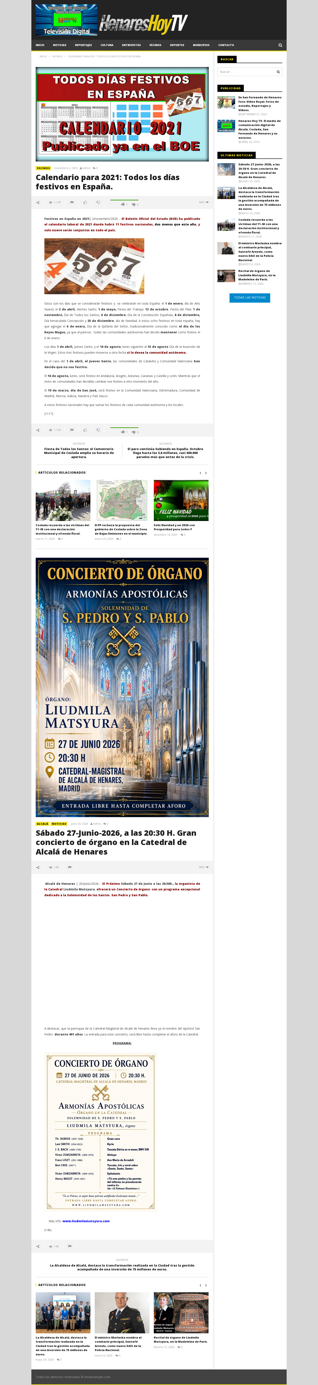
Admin (86, 168)
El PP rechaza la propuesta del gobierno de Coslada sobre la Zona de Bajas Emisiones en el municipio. (121, 529)
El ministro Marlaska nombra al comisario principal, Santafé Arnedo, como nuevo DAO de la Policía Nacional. (118, 1343)
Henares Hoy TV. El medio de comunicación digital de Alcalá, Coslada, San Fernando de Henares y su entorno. (259, 129)
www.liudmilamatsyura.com (86, 1221)
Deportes (177, 45)
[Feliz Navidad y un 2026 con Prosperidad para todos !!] (181, 500)
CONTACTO (226, 45)
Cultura (107, 45)
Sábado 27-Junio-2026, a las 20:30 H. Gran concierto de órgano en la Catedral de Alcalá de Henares (116, 842)
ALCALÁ (42, 823)
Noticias (59, 45)
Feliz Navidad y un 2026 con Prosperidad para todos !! (174, 527)
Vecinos (155, 45)
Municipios (201, 45)
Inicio (40, 45)
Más (202, 202)
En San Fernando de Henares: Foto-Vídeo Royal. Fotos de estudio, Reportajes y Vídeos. (260, 103)
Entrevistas (131, 45)
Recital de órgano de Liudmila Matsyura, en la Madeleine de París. (181, 1339)
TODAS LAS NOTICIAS (250, 297)
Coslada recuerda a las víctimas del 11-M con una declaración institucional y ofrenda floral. (62, 529)
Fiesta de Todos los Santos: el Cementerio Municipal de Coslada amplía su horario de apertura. (79, 451)
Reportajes (83, 45)
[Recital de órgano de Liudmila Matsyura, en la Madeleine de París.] (181, 1312)
